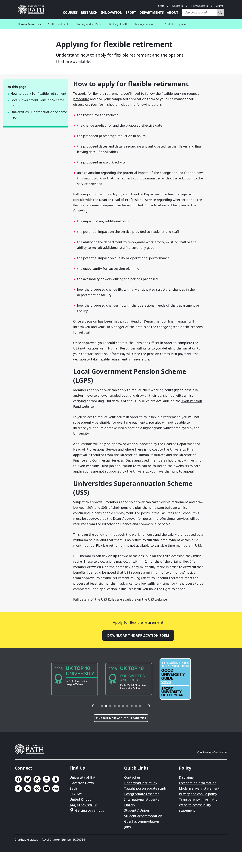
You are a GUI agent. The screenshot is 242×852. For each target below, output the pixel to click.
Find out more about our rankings (121, 718)
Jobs (127, 827)
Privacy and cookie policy (198, 794)
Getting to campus (89, 810)
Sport (131, 12)
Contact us (132, 777)
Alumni (220, 5)
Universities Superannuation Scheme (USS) (38, 115)
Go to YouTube (46, 788)
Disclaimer (187, 777)
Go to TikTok (18, 788)
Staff (161, 5)
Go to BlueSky (27, 779)
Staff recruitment (58, 24)
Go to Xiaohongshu (55, 788)
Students (177, 5)
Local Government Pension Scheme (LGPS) (37, 103)
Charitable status (26, 840)
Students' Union (136, 810)
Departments (151, 12)
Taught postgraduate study (145, 788)
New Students (199, 5)
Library (129, 805)
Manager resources (146, 24)
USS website (157, 599)
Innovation (111, 12)
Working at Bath (118, 24)
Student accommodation (143, 816)
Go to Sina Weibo (37, 788)
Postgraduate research (141, 794)
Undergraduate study (140, 783)
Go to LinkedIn (46, 779)
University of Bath (32, 10)
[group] (74, 679)
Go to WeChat (27, 788)
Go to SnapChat (55, 779)
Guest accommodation (141, 821)
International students (141, 799)
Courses (70, 12)
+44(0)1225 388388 (83, 805)
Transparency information (199, 799)
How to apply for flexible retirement (38, 93)
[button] (93, 705)
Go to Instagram (37, 779)
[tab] (102, 706)
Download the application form (138, 635)
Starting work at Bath (88, 24)
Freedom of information (197, 783)
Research (89, 12)
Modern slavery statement (199, 788)
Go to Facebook (18, 779)
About (172, 12)
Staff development (176, 24)
